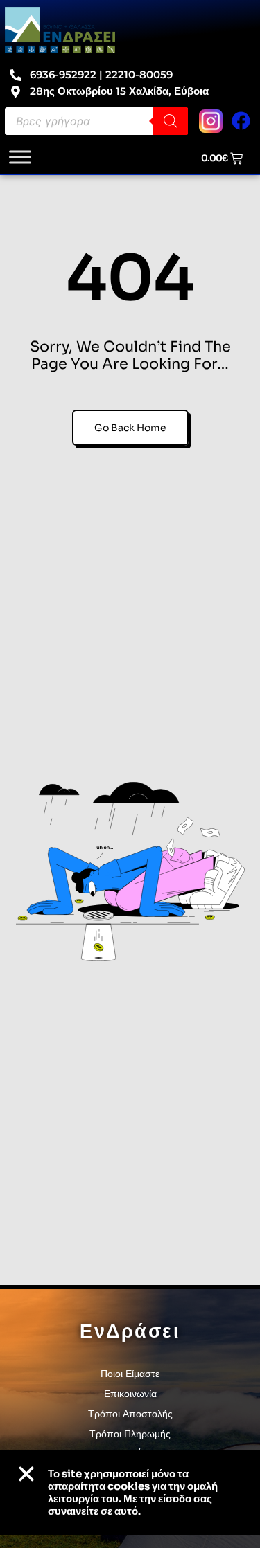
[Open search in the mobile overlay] (96, 121)
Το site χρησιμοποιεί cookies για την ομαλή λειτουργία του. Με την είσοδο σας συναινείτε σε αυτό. (133, 1492)
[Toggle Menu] (20, 156)
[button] (26, 1474)
